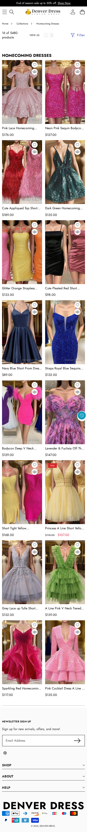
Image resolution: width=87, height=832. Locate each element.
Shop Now (64, 3)
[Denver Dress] (43, 12)
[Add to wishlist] (35, 65)
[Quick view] (35, 72)
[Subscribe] (77, 740)
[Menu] (4, 11)
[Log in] (72, 11)
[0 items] (82, 11)
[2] (52, 35)
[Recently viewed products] (82, 415)
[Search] (11, 11)
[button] (82, 425)
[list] (46, 35)
